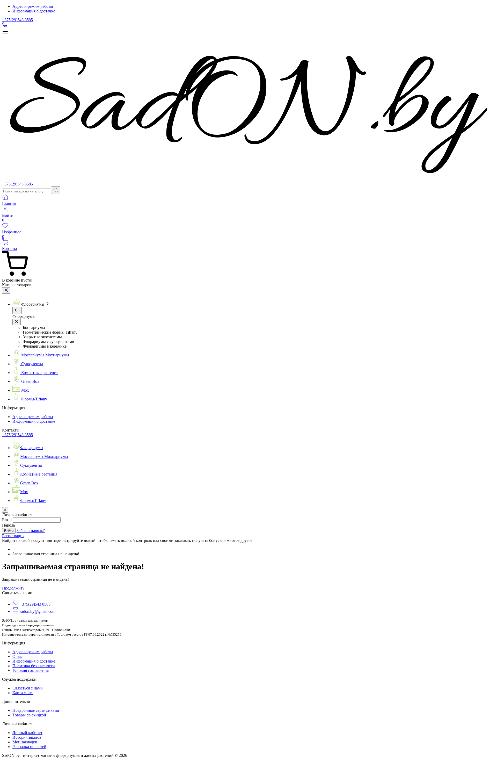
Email (7, 519)
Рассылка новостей (29, 746)
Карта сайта (22, 693)
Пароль (8, 525)
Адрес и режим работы (32, 6)
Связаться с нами (27, 688)
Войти (8, 531)
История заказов (26, 737)
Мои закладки (24, 742)
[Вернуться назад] (17, 310)
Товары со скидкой (29, 715)
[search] (55, 190)
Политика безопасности (33, 666)
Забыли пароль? (31, 530)
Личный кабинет (27, 732)
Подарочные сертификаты (35, 710)
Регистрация (13, 536)
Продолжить (13, 588)
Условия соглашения (30, 670)
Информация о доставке (33, 11)
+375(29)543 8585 (17, 20)
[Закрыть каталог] (6, 290)
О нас (17, 656)
